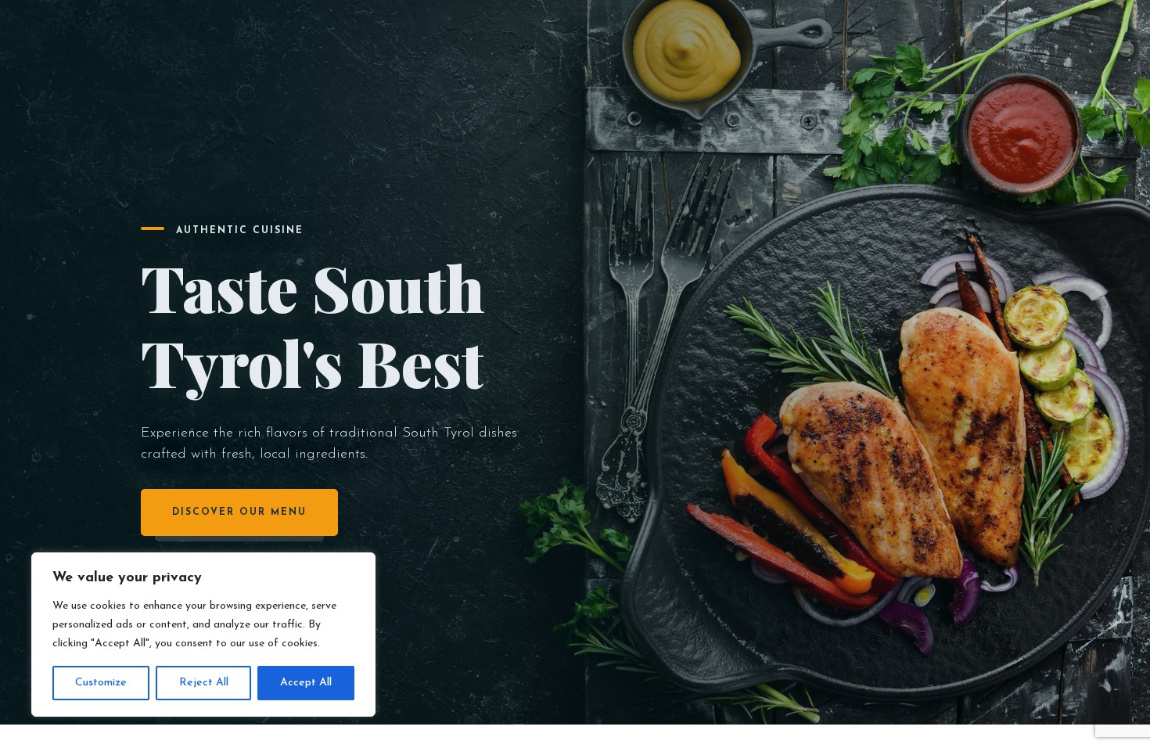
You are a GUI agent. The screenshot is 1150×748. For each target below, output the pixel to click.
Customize (101, 683)
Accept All (306, 683)
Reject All (203, 683)
